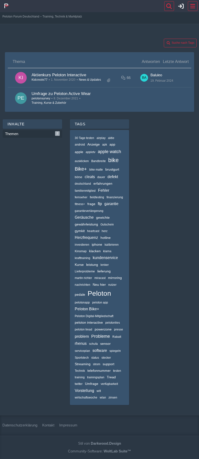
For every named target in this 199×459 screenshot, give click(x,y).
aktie (111, 138)
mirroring (115, 278)
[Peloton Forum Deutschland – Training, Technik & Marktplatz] (6, 6)
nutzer (112, 284)
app (112, 144)
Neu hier (99, 284)
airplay (101, 138)
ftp (100, 204)
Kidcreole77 (40, 79)
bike (113, 160)
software (99, 350)
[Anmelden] (181, 6)
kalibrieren (112, 244)
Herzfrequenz (86, 237)
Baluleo (156, 75)
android (80, 144)
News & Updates (90, 79)
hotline (105, 238)
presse (118, 329)
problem (82, 336)
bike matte (96, 169)
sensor (105, 344)
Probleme (100, 336)
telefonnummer (99, 370)
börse (78, 177)
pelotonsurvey (41, 98)
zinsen (112, 397)
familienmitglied (85, 190)
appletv (90, 152)
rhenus (81, 343)
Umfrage (91, 384)
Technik (80, 370)
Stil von (99, 443)
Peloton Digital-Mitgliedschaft (94, 316)
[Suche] (169, 6)
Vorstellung (84, 391)
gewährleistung (86, 224)
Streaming (83, 364)
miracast (100, 278)
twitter (79, 384)
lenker (104, 265)
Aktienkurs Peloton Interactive (59, 75)
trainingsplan (95, 377)
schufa (93, 344)
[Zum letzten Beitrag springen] (144, 78)
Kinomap (81, 251)
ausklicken (82, 161)
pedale (80, 294)
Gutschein (107, 224)
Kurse (79, 265)
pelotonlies (112, 322)
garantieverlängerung (89, 211)
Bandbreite (98, 161)
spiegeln (115, 351)
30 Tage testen (84, 138)
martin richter (83, 278)
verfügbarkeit (109, 384)
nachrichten (82, 284)
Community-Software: (99, 451)
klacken (95, 251)
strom (96, 364)
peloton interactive (89, 322)
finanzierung (115, 197)
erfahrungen (102, 183)
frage (91, 204)
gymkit (80, 231)
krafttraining (82, 258)
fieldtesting (97, 197)
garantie (111, 204)
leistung (92, 265)
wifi (99, 391)
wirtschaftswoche (86, 397)
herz (105, 231)
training (80, 377)
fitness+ (80, 204)
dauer (101, 177)
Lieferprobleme (85, 271)
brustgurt (112, 169)
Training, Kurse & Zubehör (49, 102)
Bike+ (81, 169)
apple (79, 152)
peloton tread (83, 329)
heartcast (93, 231)
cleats (90, 177)
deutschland (83, 183)
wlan (103, 397)
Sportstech (82, 357)
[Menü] (193, 6)
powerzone (103, 329)
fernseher (81, 197)
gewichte (103, 217)
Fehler (103, 190)
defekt (113, 177)
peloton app (100, 302)
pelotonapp (82, 302)
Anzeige (93, 144)
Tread (111, 377)
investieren (82, 244)
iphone (97, 244)
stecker (106, 357)
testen (117, 370)
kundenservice (105, 258)
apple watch (109, 151)
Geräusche (84, 217)
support (108, 364)
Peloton (99, 293)
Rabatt (116, 336)
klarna (107, 251)
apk (104, 144)
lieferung (104, 271)
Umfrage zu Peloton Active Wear (61, 93)
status (95, 357)
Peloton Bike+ (87, 309)
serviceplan (82, 351)
